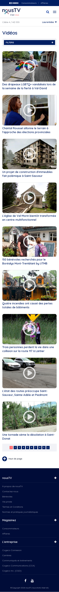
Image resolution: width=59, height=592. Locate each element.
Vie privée (7, 501)
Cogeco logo (14, 3)
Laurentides (48, 22)
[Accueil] (11, 12)
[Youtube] (32, 580)
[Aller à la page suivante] (48, 447)
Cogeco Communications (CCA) (18, 565)
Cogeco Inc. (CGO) (11, 570)
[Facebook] (26, 580)
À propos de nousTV (12, 486)
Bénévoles (7, 496)
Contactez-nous (10, 491)
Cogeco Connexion (11, 550)
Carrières (6, 555)
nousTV (7, 478)
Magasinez (9, 520)
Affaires (44, 3)
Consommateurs (29, 3)
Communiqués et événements (17, 560)
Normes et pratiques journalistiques (20, 512)
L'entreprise (10, 542)
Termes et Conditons (12, 506)
